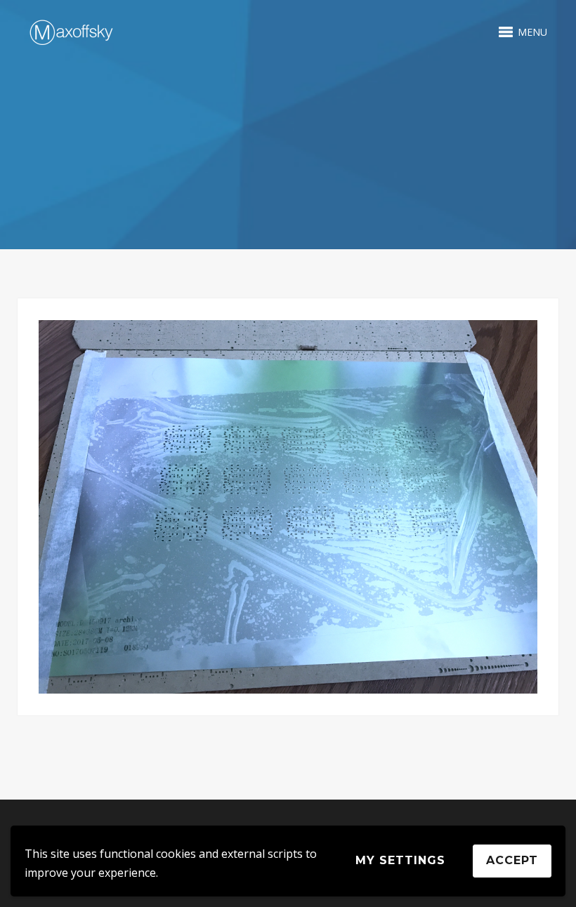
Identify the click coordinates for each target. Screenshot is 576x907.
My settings (400, 860)
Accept (512, 860)
